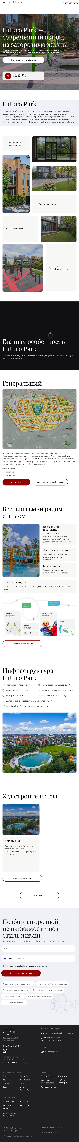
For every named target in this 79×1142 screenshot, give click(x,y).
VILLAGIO (15, 2)
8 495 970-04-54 (70, 3)
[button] (50, 482)
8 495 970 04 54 (12, 1045)
